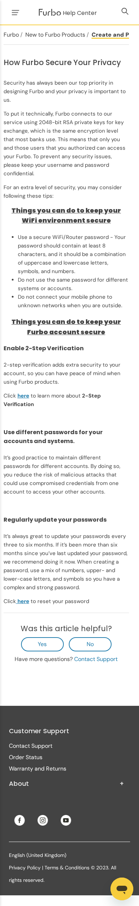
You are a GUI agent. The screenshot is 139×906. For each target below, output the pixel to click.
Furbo (11, 34)
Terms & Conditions (67, 867)
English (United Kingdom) (37, 855)
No (90, 644)
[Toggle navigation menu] (14, 12)
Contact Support (96, 659)
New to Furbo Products (55, 34)
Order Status (25, 757)
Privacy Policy (25, 867)
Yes (42, 644)
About (66, 783)
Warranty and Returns (37, 768)
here (22, 601)
